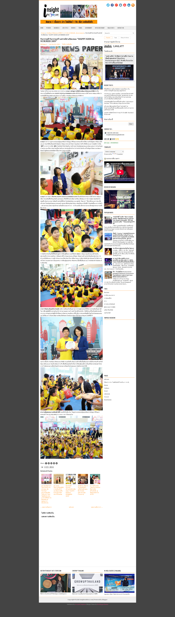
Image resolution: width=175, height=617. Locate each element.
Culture (106, 388)
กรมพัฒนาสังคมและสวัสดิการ (54, 33)
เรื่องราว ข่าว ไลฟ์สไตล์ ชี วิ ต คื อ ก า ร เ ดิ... (117, 382)
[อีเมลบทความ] (41, 467)
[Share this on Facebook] (46, 463)
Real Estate (111, 28)
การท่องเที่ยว (108, 298)
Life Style (65, 28)
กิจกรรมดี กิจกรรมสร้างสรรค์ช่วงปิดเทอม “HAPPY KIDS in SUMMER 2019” (67, 40)
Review (73, 28)
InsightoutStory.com (86, 599)
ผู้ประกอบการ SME (109, 307)
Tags (115, 37)
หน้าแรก (71, 507)
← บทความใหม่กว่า (46, 507)
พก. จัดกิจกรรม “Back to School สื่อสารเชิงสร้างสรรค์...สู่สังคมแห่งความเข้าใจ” (95, 490)
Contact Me (120, 28)
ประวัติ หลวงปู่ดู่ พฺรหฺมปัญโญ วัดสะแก (123, 248)
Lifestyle (107, 394)
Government (88, 28)
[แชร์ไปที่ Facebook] (51, 467)
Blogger (104, 599)
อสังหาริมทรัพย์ (108, 310)
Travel (80, 28)
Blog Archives (125, 37)
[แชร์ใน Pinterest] (53, 467)
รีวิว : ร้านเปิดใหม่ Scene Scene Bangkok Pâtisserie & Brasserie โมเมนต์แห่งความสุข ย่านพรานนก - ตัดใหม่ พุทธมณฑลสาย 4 (123, 274)
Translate (119, 154)
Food (105, 391)
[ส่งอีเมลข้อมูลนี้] (45, 467)
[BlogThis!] (47, 467)
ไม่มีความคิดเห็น (67, 44)
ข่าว (105, 301)
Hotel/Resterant (100, 28)
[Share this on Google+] (51, 463)
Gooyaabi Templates (80, 604)
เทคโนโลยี (107, 313)
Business (57, 28)
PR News (48, 28)
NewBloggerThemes (102, 604)
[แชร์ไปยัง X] (49, 467)
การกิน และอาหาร (109, 295)
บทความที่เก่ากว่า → (97, 507)
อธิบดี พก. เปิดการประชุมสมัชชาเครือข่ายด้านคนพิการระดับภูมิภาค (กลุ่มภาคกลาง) (83, 490)
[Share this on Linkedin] (57, 463)
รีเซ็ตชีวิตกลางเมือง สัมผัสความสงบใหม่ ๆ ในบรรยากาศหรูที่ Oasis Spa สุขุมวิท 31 (117, 89)
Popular (108, 37)
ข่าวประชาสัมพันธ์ (69, 33)
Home (41, 28)
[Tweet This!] (49, 463)
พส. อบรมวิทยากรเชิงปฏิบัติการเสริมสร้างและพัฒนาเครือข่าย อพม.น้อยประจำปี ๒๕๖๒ (58, 490)
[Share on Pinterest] (54, 463)
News (106, 385)
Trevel (106, 397)
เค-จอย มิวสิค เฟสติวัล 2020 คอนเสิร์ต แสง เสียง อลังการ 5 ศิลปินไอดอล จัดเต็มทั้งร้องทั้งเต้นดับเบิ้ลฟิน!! (123, 260)
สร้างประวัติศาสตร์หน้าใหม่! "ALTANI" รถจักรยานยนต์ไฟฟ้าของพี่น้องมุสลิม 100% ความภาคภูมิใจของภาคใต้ (119, 108)
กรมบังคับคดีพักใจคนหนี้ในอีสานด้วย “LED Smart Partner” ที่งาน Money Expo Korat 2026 (118, 102)
